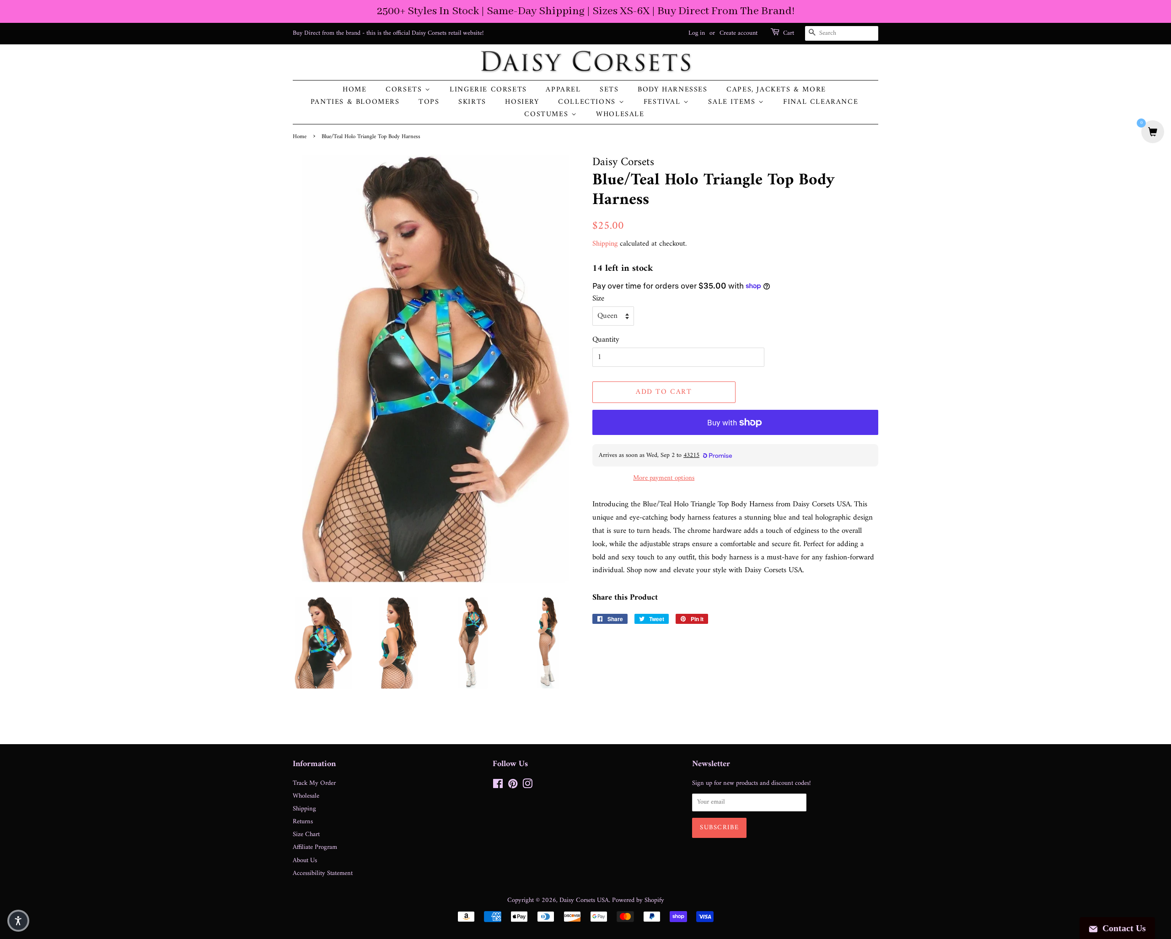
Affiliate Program (315, 847)
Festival (663, 102)
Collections (588, 102)
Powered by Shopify (638, 900)
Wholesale (620, 114)
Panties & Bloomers (355, 102)
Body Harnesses (672, 90)
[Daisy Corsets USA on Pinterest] (513, 786)
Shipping (605, 243)
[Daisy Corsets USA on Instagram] (527, 786)
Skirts (472, 102)
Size (598, 299)
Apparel (563, 90)
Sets (609, 90)
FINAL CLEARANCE (820, 102)
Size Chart (306, 834)
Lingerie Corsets (488, 90)
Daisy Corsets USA (584, 900)
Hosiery (522, 102)
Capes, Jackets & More (776, 90)
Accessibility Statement (323, 873)
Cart (788, 33)
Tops (429, 102)
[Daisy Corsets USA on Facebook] (498, 786)
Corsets (405, 90)
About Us (305, 860)
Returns (303, 821)
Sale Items (733, 102)
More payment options (663, 478)
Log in (696, 33)
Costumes (547, 114)
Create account (738, 33)
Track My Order (314, 783)
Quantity (605, 340)
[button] (18, 921)
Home (354, 90)
